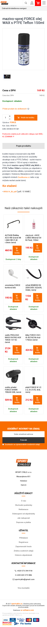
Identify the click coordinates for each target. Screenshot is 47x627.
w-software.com (27, 610)
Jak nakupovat (23, 518)
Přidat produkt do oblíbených (14, 109)
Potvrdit (23, 440)
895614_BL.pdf (10, 192)
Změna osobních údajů (23, 551)
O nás (23, 501)
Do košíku (17, 252)
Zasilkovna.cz (24, 177)
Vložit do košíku (27, 118)
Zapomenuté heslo (23, 546)
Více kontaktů (23, 588)
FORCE (13, 122)
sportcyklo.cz (16, 604)
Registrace (23, 542)
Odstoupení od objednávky (23, 514)
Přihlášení (23, 538)
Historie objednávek (23, 555)
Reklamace (23, 509)
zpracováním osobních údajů (28, 444)
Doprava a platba (23, 522)
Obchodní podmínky (23, 505)
